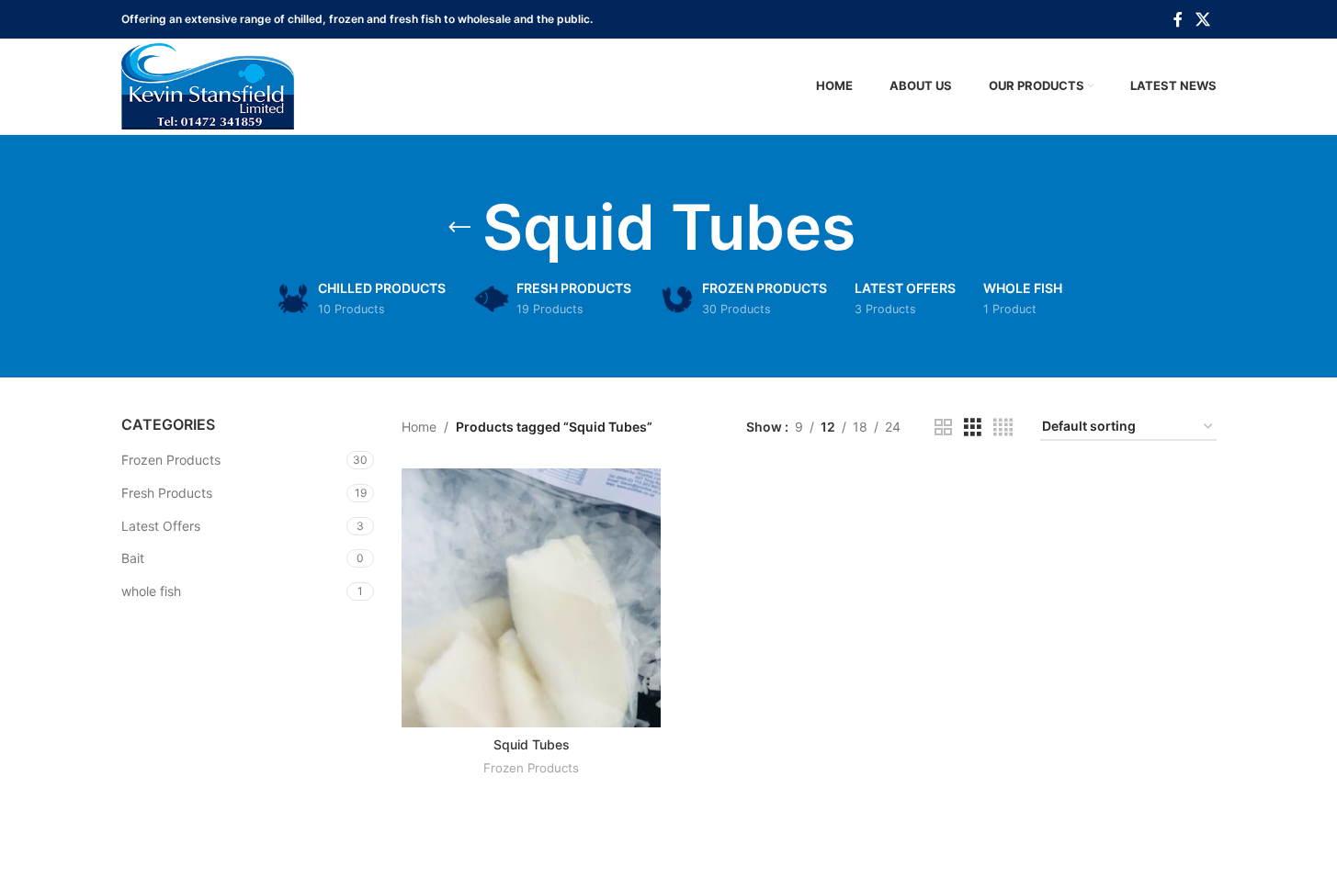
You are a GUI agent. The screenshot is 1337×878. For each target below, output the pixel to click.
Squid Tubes (531, 744)
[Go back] (459, 227)
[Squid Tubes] (531, 597)
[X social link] (1202, 19)
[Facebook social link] (1178, 19)
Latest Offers (160, 526)
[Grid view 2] (943, 427)
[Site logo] (207, 85)
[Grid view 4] (1003, 427)
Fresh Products (166, 493)
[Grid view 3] (972, 427)
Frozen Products (171, 459)
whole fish (151, 591)
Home (419, 426)
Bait (132, 558)
